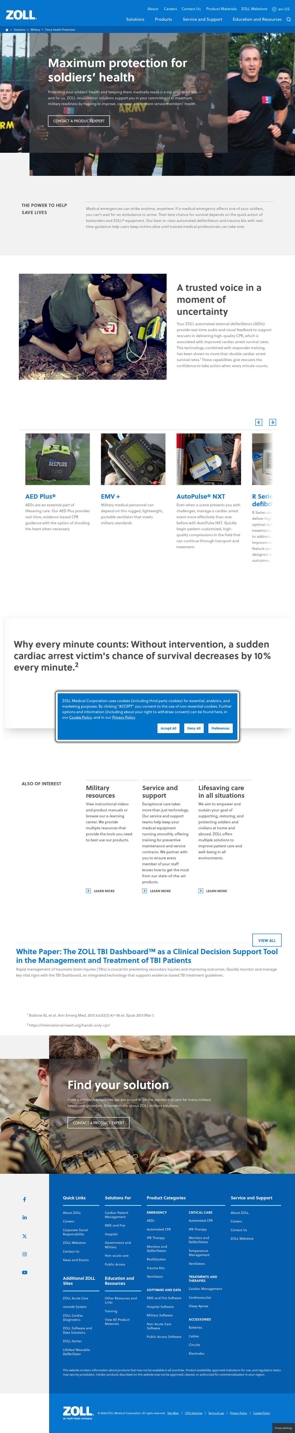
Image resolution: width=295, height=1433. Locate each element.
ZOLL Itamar (72, 1341)
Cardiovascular (200, 1297)
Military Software (160, 1315)
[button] (281, 10)
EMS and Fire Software (164, 1298)
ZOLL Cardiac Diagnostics (73, 1317)
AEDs (150, 1220)
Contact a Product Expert (79, 121)
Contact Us (71, 1251)
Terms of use (216, 1413)
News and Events (76, 1260)
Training (111, 1311)
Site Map (173, 1413)
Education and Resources (257, 19)
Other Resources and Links (121, 1300)
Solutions (135, 19)
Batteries (195, 1327)
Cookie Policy (261, 1413)
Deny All (194, 728)
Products (163, 19)
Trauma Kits (156, 1268)
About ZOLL (72, 1212)
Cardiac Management (205, 1288)
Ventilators (155, 1276)
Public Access (115, 1264)
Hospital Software (160, 1306)
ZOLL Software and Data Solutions (77, 1330)
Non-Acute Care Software (159, 1326)
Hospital (111, 1234)
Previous (258, 422)
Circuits (194, 1344)
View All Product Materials (117, 1321)
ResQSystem (156, 1259)
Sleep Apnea (198, 1306)
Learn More (104, 891)
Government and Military (118, 1244)
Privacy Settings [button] (283, 1428)
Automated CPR (159, 1229)
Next (272, 422)
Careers (170, 8)
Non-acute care (117, 1255)
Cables (194, 1336)
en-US (283, 9)
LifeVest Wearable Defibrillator (76, 1352)
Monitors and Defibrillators (157, 1248)
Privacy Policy (238, 1413)
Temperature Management (199, 1252)
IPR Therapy (156, 1238)
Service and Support (202, 19)
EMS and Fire (115, 1225)
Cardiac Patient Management (116, 1214)
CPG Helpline (193, 1413)
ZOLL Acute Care (75, 1298)
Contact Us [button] (192, 8)
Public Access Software (164, 1336)
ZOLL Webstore (254, 8)
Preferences (221, 728)
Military (35, 30)
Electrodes (196, 1353)
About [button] (153, 8)
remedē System (75, 1306)
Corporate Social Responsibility (75, 1232)
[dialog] (147, 716)
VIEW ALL (267, 940)
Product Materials (221, 8)
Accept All (168, 728)
